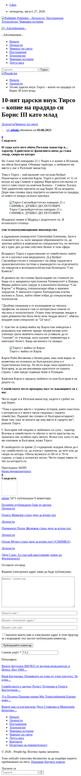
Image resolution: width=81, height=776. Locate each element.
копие (19, 471)
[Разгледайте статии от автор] (9, 494)
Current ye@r (11, 652)
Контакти (15, 741)
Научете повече (54, 761)
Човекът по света (20, 48)
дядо (12, 471)
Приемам (37, 761)
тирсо (27, 471)
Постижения (17, 52)
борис (5, 471)
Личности (16, 45)
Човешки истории (21, 59)
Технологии (17, 55)
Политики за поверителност (28, 745)
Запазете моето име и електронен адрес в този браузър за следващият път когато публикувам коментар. (40, 636)
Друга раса (16, 62)
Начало (14, 41)
